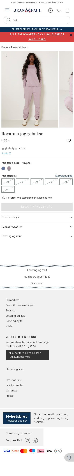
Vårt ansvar (12, 390)
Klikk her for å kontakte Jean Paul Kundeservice (25, 355)
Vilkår (9, 326)
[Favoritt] (69, 140)
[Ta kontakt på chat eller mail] (69, 457)
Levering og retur (11, 236)
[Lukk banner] (71, 35)
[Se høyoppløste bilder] (29, 89)
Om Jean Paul (14, 380)
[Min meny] (50, 10)
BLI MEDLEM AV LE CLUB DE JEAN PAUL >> (37, 29)
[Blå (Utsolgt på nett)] (3, 168)
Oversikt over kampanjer (20, 305)
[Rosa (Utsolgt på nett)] (9, 168)
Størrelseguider (15, 369)
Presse (9, 395)
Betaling (10, 310)
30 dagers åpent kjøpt (37, 276)
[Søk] (9, 20)
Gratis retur (37, 283)
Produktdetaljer (10, 217)
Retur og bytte (14, 321)
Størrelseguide (63, 175)
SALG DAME (54, 34)
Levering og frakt (37, 270)
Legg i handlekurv (37, 206)
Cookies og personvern (19, 433)
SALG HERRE (37, 39)
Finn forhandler (14, 385)
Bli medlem (12, 300)
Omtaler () (6, 153)
